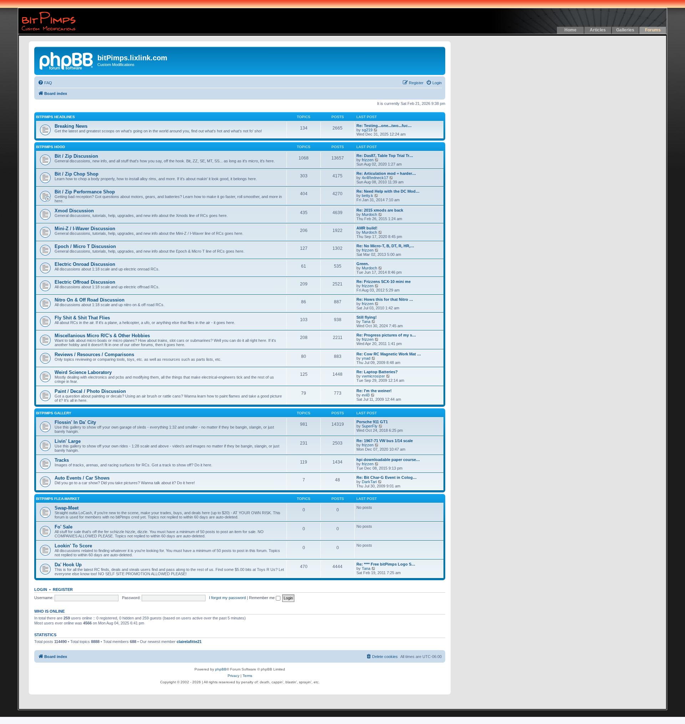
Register (63, 589)
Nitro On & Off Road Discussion (90, 300)
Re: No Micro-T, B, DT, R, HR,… (385, 246)
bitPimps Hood (50, 147)
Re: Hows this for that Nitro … (384, 299)
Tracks (62, 460)
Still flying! (366, 317)
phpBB (221, 669)
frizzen (368, 160)
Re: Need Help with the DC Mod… (388, 191)
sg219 (367, 130)
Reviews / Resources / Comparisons (94, 354)
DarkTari (369, 482)
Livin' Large (68, 441)
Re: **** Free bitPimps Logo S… (385, 564)
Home (570, 29)
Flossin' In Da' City (75, 422)
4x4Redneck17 (375, 178)
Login (40, 589)
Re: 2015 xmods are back (379, 210)
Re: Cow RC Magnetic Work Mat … (388, 354)
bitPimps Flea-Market (58, 499)
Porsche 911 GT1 (372, 422)
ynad (366, 358)
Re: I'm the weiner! (374, 391)
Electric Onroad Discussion (85, 264)
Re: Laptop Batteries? (377, 372)
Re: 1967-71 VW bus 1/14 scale (384, 441)
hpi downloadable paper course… (388, 459)
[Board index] (66, 60)
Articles (598, 29)
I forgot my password (227, 598)
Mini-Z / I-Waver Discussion (85, 228)
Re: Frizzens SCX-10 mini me (383, 281)
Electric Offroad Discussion (85, 282)
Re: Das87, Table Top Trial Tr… (384, 155)
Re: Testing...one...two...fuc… (384, 125)
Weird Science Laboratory (83, 372)
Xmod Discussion (74, 210)
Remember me (262, 598)
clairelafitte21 (189, 641)
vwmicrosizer (373, 376)
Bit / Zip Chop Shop (76, 174)
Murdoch (369, 214)
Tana (366, 321)
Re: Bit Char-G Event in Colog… (386, 477)
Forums (653, 29)
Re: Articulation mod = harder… (386, 173)
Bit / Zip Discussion (76, 156)
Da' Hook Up (68, 564)
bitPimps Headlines (55, 117)
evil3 (366, 395)
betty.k (367, 195)
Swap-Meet (66, 508)
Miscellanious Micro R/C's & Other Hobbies (102, 335)
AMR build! (366, 228)
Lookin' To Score (73, 545)
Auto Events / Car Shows (82, 478)
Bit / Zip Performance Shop (85, 191)
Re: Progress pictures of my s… (386, 335)
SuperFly (369, 426)
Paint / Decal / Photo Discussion (90, 391)
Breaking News (71, 126)
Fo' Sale (63, 527)
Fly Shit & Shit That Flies (82, 317)
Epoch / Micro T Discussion (85, 246)
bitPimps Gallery (53, 413)
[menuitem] (45, 83)
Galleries (625, 29)
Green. (362, 264)
